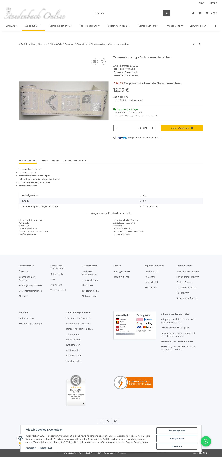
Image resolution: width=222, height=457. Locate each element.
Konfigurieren (177, 438)
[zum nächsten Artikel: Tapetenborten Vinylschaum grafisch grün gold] (200, 44)
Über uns (23, 271)
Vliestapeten (72, 334)
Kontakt (213, 2)
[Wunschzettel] (199, 13)
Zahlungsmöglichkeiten (31, 285)
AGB (52, 279)
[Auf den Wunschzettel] (102, 61)
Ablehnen (177, 446)
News (202, 2)
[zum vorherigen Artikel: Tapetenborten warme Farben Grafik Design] (194, 44)
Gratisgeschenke (121, 271)
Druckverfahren (90, 280)
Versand (138, 100)
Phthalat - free (89, 296)
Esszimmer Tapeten (186, 287)
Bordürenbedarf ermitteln (79, 328)
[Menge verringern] (117, 128)
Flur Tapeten (182, 292)
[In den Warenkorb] (21, 54)
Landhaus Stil (152, 271)
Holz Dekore (151, 287)
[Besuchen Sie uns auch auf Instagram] (116, 421)
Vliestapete (87, 285)
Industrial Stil (151, 282)
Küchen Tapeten (184, 282)
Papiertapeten (73, 339)
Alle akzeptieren (177, 430)
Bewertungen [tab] (50, 160)
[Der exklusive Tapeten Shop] (34, 13)
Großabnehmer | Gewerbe (27, 278)
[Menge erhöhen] (152, 128)
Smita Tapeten (26, 318)
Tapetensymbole (90, 290)
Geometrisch (131, 72)
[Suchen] (166, 13)
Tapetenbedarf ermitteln (78, 318)
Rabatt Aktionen (121, 276)
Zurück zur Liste (28, 44)
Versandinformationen (30, 290)
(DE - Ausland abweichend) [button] (146, 116)
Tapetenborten (73, 361)
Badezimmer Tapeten (187, 298)
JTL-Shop (206, 453)
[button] (193, 13)
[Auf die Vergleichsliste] (94, 61)
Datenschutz (45, 447)
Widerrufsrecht (58, 290)
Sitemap (23, 296)
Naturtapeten (73, 344)
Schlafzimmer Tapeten (187, 276)
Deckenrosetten (74, 355)
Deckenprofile (73, 350)
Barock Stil (150, 276)
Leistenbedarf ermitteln (78, 323)
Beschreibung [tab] (28, 160)
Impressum (30, 447)
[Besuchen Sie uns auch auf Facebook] (101, 421)
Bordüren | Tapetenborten (89, 273)
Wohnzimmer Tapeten (187, 271)
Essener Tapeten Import (31, 323)
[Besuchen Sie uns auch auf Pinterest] (108, 421)
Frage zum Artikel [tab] (75, 160)
